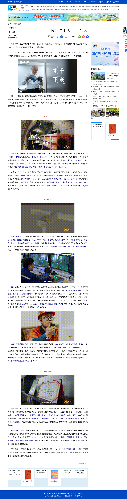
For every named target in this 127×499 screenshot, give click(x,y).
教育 (74, 6)
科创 (80, 6)
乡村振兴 (63, 9)
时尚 (92, 9)
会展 (83, 9)
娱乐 (89, 9)
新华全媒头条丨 (111, 73)
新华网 (10, 24)
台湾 (60, 6)
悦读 (95, 9)
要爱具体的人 (81, 472)
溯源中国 (71, 9)
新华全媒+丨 (97, 86)
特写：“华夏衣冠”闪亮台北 (108, 106)
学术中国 (57, 9)
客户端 (102, 1)
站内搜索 (117, 1)
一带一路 (101, 9)
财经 (51, 6)
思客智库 (64, 6)
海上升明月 (54, 481)
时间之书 (67, 472)
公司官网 (22, 8)
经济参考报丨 (97, 81)
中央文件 (116, 6)
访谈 (100, 6)
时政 (42, 6)
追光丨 (95, 91)
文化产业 (116, 9)
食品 (38, 9)
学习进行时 (34, 6)
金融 (33, 9)
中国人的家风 (41, 472)
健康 (94, 6)
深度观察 (97, 69)
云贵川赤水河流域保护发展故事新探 (113, 76)
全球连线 (69, 6)
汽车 (35, 9)
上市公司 (111, 9)
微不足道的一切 (27, 481)
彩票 (86, 9)
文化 (88, 6)
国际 (48, 6)
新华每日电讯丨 (98, 96)
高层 (39, 6)
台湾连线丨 (96, 106)
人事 (45, 6)
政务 (109, 6)
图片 (106, 6)
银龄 (67, 9)
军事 (97, 6)
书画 (91, 6)
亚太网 (106, 9)
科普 (15, 24)
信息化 (47, 9)
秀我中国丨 (96, 101)
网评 (54, 6)
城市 (75, 9)
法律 (112, 6)
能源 (81, 9)
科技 (77, 6)
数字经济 (52, 9)
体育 (86, 6)
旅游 (78, 9)
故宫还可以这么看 (14, 474)
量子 (83, 6)
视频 (103, 6)
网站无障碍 (94, 1)
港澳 (57, 6)
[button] (21, 91)
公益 (97, 9)
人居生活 (42, 9)
